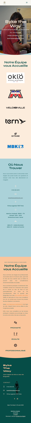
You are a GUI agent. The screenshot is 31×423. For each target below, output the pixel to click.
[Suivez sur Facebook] (14, 399)
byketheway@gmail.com (15, 198)
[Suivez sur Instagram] (17, 399)
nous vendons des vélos (21, 295)
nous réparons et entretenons (14, 304)
